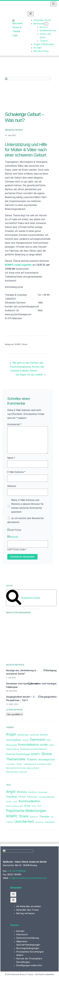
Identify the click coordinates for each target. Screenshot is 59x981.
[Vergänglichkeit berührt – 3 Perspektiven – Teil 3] (47, 697)
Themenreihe (15, 759)
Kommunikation (28, 744)
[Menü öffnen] (53, 3)
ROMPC (18, 344)
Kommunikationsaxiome (14, 806)
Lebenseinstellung (12, 749)
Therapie (44, 816)
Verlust (19, 764)
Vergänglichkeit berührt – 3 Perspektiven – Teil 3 (20, 699)
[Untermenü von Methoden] (46, 23)
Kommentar (14, 424)
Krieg (51, 745)
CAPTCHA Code (16, 549)
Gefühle (9, 802)
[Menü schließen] (31, 13)
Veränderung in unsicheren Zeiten (37, 764)
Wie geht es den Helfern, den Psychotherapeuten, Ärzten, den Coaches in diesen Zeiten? (27, 366)
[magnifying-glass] (13, 604)
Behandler (16, 887)
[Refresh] (12, 536)
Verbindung (39, 822)
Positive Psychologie (18, 754)
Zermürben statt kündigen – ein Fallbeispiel (22, 685)
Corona (25, 740)
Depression (37, 739)
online (34, 806)
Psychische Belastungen (26, 811)
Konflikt (44, 744)
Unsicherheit (10, 764)
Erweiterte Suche (30, 597)
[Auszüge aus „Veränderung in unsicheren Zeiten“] (50, 670)
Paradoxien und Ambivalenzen (33, 749)
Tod (52, 817)
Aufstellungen (23, 735)
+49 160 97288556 (17, 871)
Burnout (44, 735)
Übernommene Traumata (16, 772)
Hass (49, 740)
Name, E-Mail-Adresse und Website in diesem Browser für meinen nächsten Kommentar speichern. (27, 506)
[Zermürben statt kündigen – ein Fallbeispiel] (42, 683)
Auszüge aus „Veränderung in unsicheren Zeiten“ (21, 672)
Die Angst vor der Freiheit (29, 374)
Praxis (39, 806)
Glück (15, 802)
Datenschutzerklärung (16, 646)
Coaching (11, 796)
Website (11, 486)
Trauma (32, 759)
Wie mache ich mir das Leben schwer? (22, 768)
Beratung (22, 792)
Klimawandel (11, 745)
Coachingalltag (13, 740)
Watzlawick (49, 822)
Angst (11, 734)
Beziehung (34, 735)
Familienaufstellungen (47, 797)
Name (11, 457)
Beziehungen (42, 792)
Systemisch (34, 817)
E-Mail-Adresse (16, 472)
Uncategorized (46, 759)
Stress (24, 344)
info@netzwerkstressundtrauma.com (28, 878)
